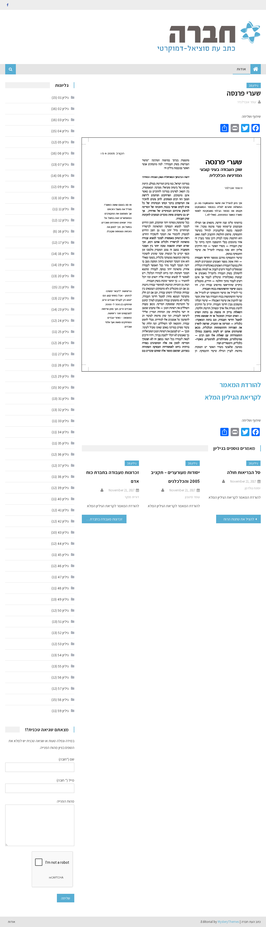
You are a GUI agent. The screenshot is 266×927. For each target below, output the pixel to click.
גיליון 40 (63, 499)
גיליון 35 (63, 443)
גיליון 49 (63, 599)
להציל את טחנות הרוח (239, 519)
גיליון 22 (63, 298)
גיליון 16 (253, 85)
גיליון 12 (63, 220)
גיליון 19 (63, 264)
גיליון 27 (63, 354)
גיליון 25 (63, 331)
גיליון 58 (63, 699)
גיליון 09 (63, 186)
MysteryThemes (228, 921)
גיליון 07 (63, 164)
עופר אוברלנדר (246, 102)
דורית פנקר (132, 497)
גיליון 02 (63, 108)
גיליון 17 (63, 242)
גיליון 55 (63, 666)
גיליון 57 (63, 688)
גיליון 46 (63, 565)
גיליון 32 (63, 409)
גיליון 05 (63, 142)
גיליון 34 (63, 432)
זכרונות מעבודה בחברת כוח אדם (102, 519)
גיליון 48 (63, 588)
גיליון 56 (63, 677)
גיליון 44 (63, 543)
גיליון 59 (63, 710)
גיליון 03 (63, 119)
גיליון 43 (63, 532)
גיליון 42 (63, 521)
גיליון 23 (63, 309)
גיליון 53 (63, 644)
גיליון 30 (63, 387)
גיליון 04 (63, 131)
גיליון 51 (63, 621)
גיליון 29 (63, 376)
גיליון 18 (63, 253)
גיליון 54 (63, 655)
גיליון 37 (63, 465)
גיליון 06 (63, 153)
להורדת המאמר (240, 384)
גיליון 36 (63, 454)
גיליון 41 (63, 510)
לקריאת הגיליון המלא (233, 397)
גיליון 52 (63, 632)
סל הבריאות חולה (244, 472)
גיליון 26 (63, 342)
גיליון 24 (63, 320)
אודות (241, 69)
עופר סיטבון (192, 497)
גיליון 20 (63, 276)
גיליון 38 (63, 476)
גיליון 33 (63, 421)
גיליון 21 (63, 287)
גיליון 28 (63, 365)
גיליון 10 (63, 198)
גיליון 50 (63, 610)
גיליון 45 (63, 554)
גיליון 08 (63, 175)
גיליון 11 (63, 209)
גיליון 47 (63, 577)
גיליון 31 (63, 398)
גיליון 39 (63, 487)
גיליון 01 (63, 97)
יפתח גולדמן (253, 488)
